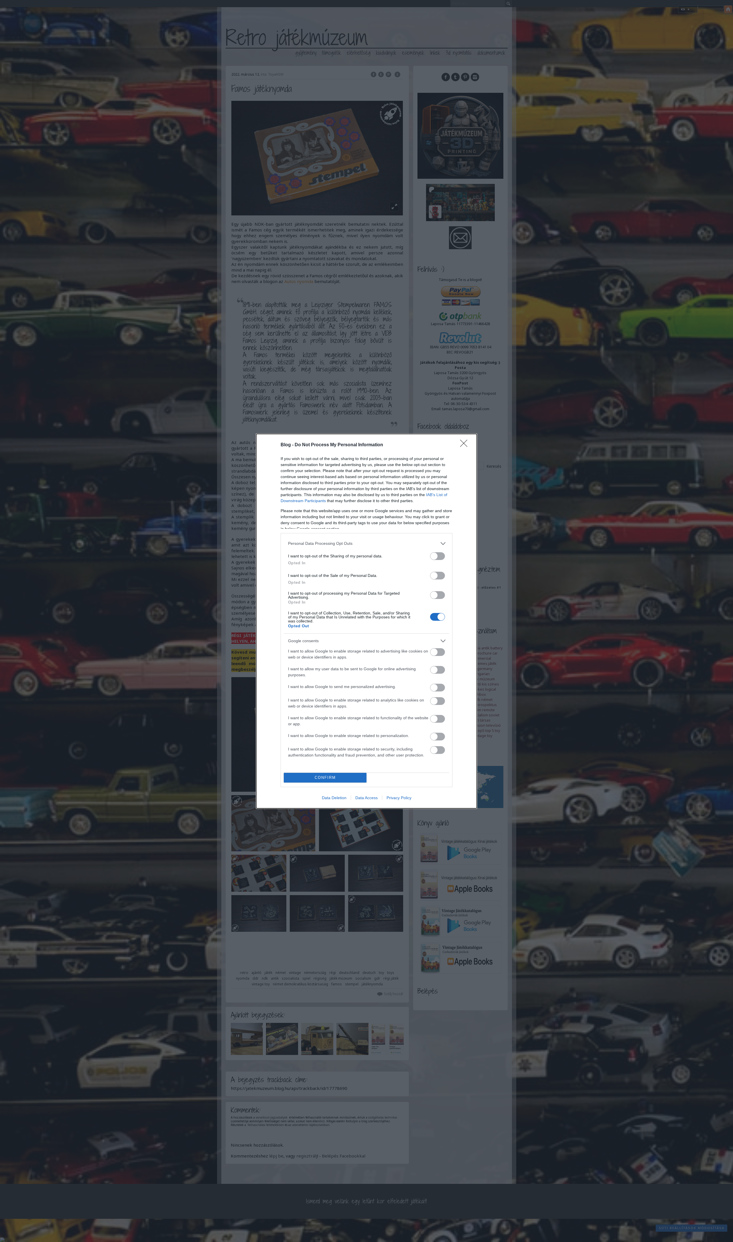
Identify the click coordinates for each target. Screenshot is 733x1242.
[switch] (437, 556)
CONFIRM (325, 777)
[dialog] (366, 621)
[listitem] (366, 544)
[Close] (465, 445)
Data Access (366, 797)
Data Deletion (334, 797)
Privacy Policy (399, 797)
